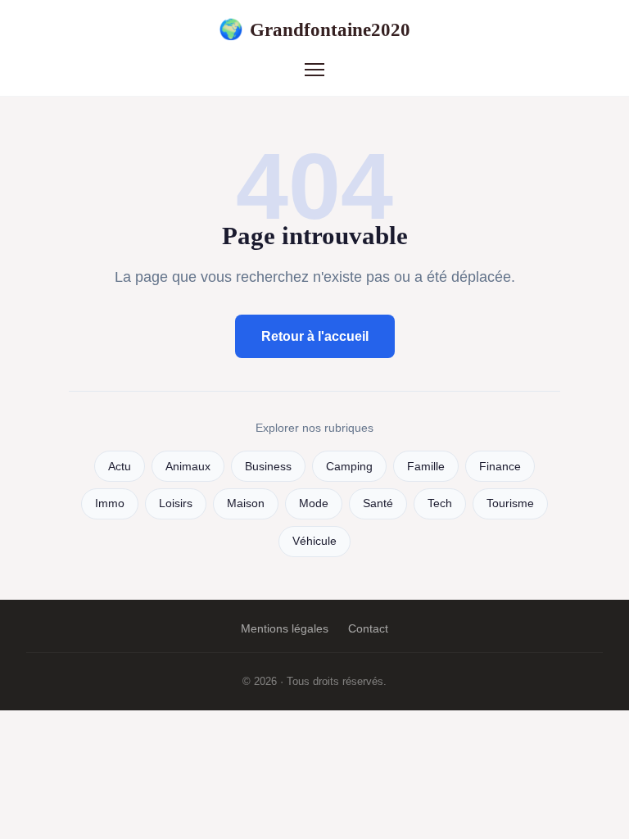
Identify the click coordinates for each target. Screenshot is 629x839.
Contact (368, 628)
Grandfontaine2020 (314, 29)
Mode (313, 503)
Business (268, 466)
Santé (378, 503)
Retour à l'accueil (315, 336)
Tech (440, 503)
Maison (246, 503)
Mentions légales (284, 628)
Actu (119, 466)
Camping (349, 466)
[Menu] (314, 70)
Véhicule (314, 541)
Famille (426, 466)
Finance (500, 466)
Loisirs (175, 503)
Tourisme (510, 503)
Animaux (187, 466)
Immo (109, 503)
